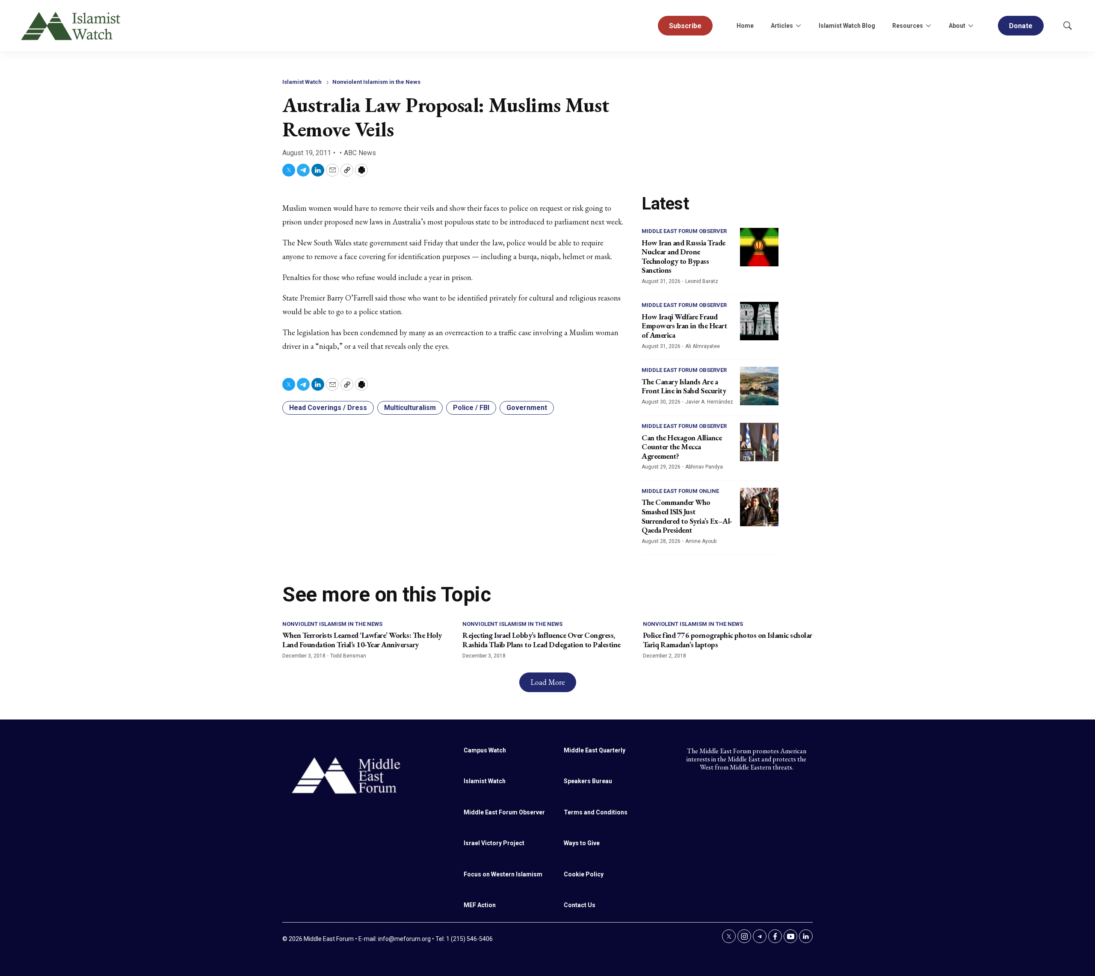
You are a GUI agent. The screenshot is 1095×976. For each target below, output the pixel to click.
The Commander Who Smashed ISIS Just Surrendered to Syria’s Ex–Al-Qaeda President (687, 516)
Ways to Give (582, 843)
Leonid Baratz (701, 281)
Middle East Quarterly (594, 750)
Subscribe (685, 26)
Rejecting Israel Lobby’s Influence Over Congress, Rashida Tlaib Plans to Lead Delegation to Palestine (541, 639)
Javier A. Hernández (709, 402)
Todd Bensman (348, 656)
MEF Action (480, 905)
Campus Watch (485, 750)
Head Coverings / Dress (328, 408)
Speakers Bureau (588, 781)
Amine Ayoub (700, 541)
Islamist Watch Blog (847, 25)
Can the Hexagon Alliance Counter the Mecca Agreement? (682, 447)
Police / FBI (471, 408)
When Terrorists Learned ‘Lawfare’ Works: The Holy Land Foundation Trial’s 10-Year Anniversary (362, 639)
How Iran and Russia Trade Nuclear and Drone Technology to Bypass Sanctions (683, 256)
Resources (907, 25)
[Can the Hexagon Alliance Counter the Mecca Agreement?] (759, 442)
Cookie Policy (584, 874)
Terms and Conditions (595, 812)
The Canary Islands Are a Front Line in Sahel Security (684, 386)
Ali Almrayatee (702, 346)
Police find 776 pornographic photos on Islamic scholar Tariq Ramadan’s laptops (727, 639)
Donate (1021, 26)
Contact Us (579, 905)
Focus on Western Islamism (503, 874)
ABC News (360, 153)
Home (745, 25)
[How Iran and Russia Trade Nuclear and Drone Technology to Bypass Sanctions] (759, 247)
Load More (547, 682)
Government (526, 408)
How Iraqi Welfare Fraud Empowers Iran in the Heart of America (684, 326)
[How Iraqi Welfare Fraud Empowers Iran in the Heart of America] (759, 321)
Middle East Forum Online (680, 491)
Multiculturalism (410, 408)
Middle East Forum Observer (684, 231)
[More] (798, 25)
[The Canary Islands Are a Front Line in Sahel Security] (759, 386)
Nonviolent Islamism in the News (376, 82)
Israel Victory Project (494, 843)
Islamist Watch (302, 82)
